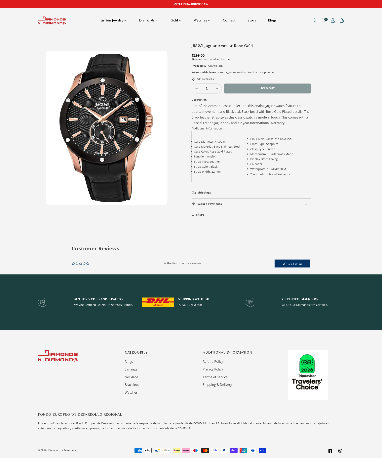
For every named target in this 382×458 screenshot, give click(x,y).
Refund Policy (213, 361)
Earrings (131, 369)
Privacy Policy (213, 369)
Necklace (131, 377)
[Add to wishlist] (194, 79)
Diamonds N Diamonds (62, 450)
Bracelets (132, 384)
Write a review (292, 263)
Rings (129, 361)
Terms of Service (215, 377)
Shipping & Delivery (217, 384)
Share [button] (200, 214)
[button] (113, 20)
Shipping (197, 59)
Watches (131, 392)
